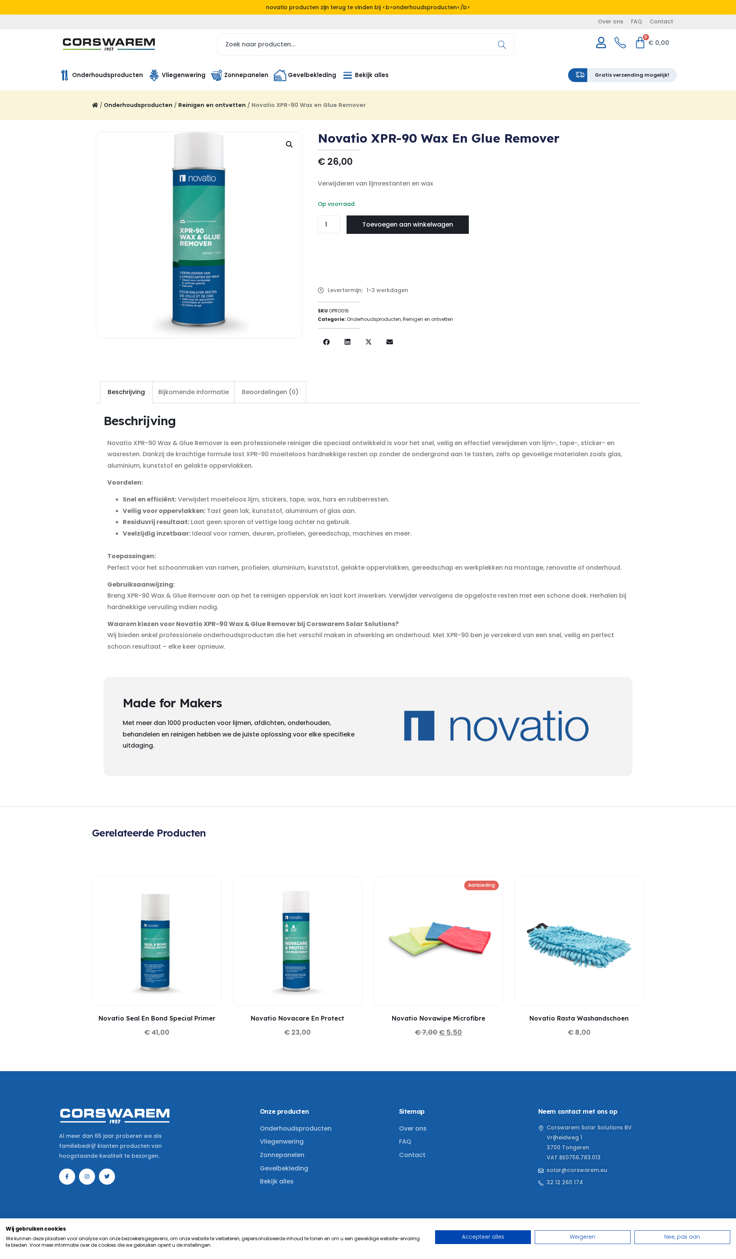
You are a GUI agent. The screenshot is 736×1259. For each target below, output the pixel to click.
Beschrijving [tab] (126, 392)
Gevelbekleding (284, 1168)
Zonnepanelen (282, 1155)
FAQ (636, 21)
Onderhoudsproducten (138, 105)
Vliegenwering (282, 1141)
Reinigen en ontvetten (212, 105)
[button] (289, 144)
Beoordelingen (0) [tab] (270, 392)
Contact (661, 21)
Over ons (610, 21)
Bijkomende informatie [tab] (193, 392)
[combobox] (366, 44)
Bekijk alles (277, 1181)
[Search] (504, 44)
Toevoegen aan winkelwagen (407, 224)
